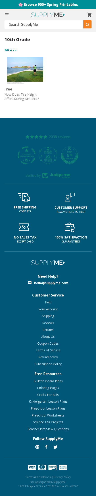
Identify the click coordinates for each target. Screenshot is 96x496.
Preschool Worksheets (48, 415)
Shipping (48, 316)
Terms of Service (48, 350)
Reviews (48, 323)
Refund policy (48, 357)
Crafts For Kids (48, 395)
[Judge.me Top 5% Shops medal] (69, 155)
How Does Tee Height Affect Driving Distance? (21, 96)
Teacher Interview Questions (48, 429)
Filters (9, 50)
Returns (48, 330)
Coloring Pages (48, 388)
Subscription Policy (48, 364)
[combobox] (43, 24)
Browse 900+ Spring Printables (51, 4)
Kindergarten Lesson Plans (48, 401)
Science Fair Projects (48, 422)
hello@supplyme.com (51, 283)
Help (48, 302)
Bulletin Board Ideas (48, 381)
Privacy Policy (62, 477)
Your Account (48, 309)
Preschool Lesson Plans (48, 408)
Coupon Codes (48, 343)
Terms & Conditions (38, 477)
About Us (48, 336)
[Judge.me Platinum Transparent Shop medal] (26, 155)
